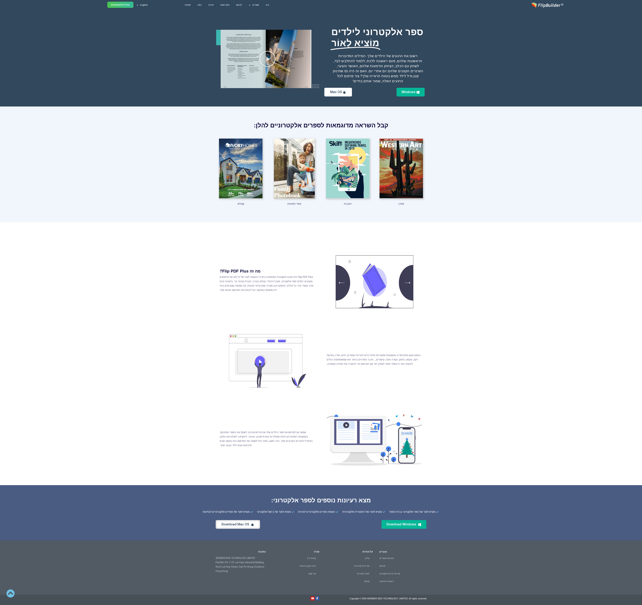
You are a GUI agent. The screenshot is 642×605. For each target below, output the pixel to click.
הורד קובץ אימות (308, 566)
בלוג (200, 5)
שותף (366, 581)
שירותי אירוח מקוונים (390, 573)
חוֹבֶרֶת (348, 203)
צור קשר (312, 573)
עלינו (367, 558)
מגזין (401, 203)
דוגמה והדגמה (387, 581)
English (143, 5)
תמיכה (188, 5)
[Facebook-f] (317, 598)
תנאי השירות (363, 573)
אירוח (210, 5)
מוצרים (255, 5)
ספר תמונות (294, 203)
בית (267, 5)
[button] (267, 58)
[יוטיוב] (312, 598)
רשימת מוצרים (387, 558)
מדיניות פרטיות (361, 566)
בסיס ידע (311, 558)
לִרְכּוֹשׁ (239, 5)
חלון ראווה (225, 5)
